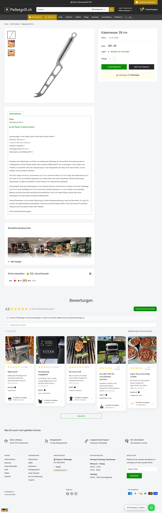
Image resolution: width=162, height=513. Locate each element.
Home (6, 24)
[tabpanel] (49, 165)
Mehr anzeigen (13, 383)
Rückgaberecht (34, 470)
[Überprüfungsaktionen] (30, 366)
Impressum (32, 466)
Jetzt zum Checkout (141, 67)
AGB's (30, 463)
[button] (55, 309)
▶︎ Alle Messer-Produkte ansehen (21, 127)
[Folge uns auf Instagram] (71, 493)
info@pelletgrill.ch (60, 470)
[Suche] (111, 9)
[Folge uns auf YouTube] (75, 493)
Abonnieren (134, 476)
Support (31, 480)
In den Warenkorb (114, 67)
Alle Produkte (15, 24)
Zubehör (7, 476)
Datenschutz (33, 459)
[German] (4, 510)
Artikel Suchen (9, 459)
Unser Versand (33, 473)
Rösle (103, 38)
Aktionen (7, 463)
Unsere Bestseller (10, 466)
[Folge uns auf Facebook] (67, 493)
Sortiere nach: (133, 331)
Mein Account (124, 10)
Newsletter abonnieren (147, 2)
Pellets (6, 473)
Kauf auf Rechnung (35, 476)
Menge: (104, 59)
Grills (6, 470)
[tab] (15, 113)
